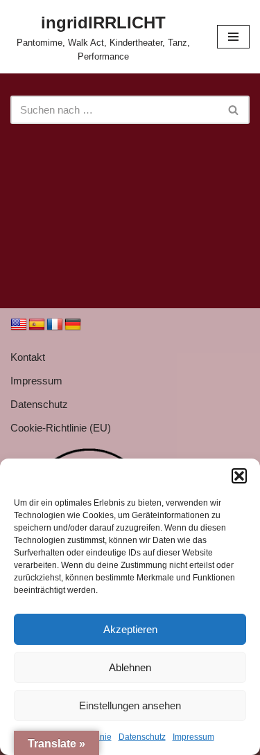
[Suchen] (234, 110)
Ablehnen (130, 667)
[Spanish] (36, 325)
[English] (18, 325)
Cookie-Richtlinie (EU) (60, 428)
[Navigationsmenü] (233, 36)
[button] (239, 476)
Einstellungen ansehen (130, 705)
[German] (72, 325)
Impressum (193, 737)
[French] (54, 325)
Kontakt (27, 357)
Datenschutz (142, 737)
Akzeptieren (130, 629)
